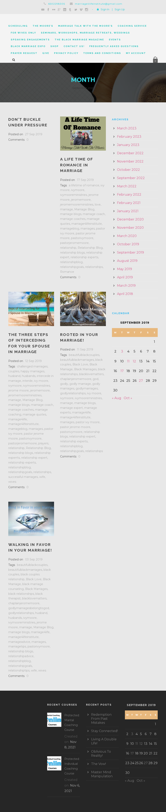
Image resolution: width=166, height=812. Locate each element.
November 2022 (130, 161)
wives (12, 482)
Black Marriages (85, 369)
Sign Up (120, 9)
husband (14, 376)
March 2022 (126, 186)
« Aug (116, 398)
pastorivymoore (82, 238)
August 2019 (127, 261)
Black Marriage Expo (28, 46)
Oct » (128, 398)
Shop (54, 46)
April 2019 (125, 277)
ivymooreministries (73, 195)
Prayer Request (24, 53)
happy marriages (32, 371)
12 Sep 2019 (33, 361)
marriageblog (69, 228)
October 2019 (128, 244)
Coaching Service (132, 26)
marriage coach (94, 214)
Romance (67, 272)
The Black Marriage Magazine (79, 39)
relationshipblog (71, 262)
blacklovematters (91, 374)
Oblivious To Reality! (101, 753)
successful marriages (23, 477)
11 (128, 361)
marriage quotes (34, 414)
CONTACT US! (74, 46)
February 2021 (128, 203)
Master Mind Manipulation (102, 774)
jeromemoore (81, 199)
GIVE (45, 53)
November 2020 (130, 228)
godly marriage (80, 384)
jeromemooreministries (76, 204)
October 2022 (128, 170)
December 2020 (130, 219)
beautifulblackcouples (84, 355)
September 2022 (131, 178)
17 (122, 371)
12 (134, 361)
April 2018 (125, 294)
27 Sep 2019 (33, 134)
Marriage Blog (84, 209)
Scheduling (18, 26)
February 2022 (129, 194)
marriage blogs (70, 214)
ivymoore (77, 190)
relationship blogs (72, 252)
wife (42, 477)
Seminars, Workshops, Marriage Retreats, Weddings (85, 32)
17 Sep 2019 (85, 180)
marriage (66, 209)
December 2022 (130, 153)
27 (141, 381)
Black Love (80, 364)
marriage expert (71, 408)
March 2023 (126, 128)
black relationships (21, 594)
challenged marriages (32, 366)
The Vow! (98, 764)
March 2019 (126, 285)
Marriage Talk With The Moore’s (85, 26)
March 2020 (127, 236)
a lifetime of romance (84, 185)
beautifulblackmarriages (77, 360)
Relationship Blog (90, 248)
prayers (43, 443)
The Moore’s (43, 26)
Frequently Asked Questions (114, 46)
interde (27, 381)
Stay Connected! (104, 731)
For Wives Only (23, 32)
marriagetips (17, 646)
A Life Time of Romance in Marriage (76, 165)
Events (115, 39)
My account (136, 53)
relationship (68, 248)
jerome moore (18, 390)
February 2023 (129, 136)
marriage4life (17, 419)
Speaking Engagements (30, 39)
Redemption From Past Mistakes (101, 719)
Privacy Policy (66, 53)
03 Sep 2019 (34, 559)
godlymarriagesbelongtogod (28, 608)
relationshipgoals (72, 267)
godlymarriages (87, 388)
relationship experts (84, 257)
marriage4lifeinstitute (86, 224)
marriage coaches (72, 219)
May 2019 (124, 269)
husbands (28, 376)
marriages (88, 228)
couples (13, 371)
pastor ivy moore (88, 422)
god (95, 379)
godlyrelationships (73, 393)
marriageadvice (19, 642)
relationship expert (34, 458)
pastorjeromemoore (74, 243)
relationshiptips (19, 670)
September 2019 (130, 252)
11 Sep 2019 (85, 349)
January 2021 (127, 211)
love (98, 204)
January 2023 (128, 145)
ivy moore (41, 381)
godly (64, 384)
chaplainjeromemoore (75, 379)
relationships (94, 267)
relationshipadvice (21, 656)
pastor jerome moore (75, 427)
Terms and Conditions (102, 53)
